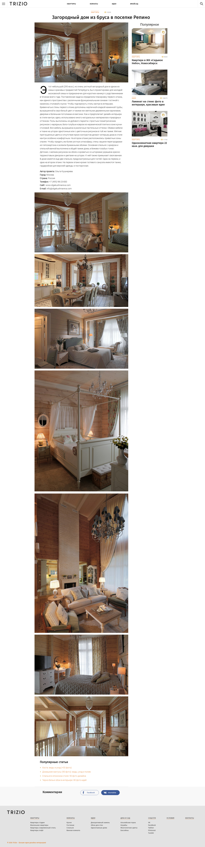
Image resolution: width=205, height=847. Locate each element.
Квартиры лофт (36, 830)
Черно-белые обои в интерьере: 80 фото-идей (64, 780)
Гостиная (70, 825)
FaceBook (152, 825)
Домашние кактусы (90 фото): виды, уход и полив (66, 772)
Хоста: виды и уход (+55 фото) (57, 767)
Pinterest (152, 830)
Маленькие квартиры (39, 825)
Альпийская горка (128, 822)
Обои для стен (97, 825)
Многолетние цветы (129, 828)
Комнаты (94, 4)
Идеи (114, 4)
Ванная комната (73, 830)
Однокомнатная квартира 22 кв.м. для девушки (149, 144)
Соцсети (152, 818)
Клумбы (124, 825)
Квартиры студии (37, 822)
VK (149, 822)
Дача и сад (125, 818)
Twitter (151, 828)
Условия (170, 818)
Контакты (189, 818)
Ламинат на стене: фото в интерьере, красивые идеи (148, 103)
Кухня (69, 822)
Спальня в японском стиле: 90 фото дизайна (64, 776)
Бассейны (125, 830)
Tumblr (151, 833)
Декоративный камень (100, 822)
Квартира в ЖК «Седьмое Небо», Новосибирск (147, 62)
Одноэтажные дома (99, 828)
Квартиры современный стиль (43, 828)
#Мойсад (134, 4)
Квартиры (71, 4)
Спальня (70, 828)
